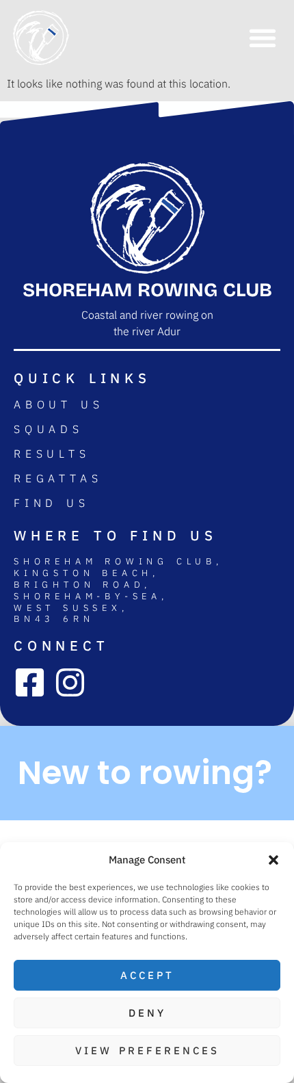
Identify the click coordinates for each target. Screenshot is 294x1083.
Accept (147, 975)
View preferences (147, 1050)
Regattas (58, 478)
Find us (52, 503)
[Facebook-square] (30, 682)
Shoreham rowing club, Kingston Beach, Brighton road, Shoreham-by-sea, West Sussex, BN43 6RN (118, 590)
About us (58, 404)
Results (52, 453)
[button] (273, 860)
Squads (48, 429)
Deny (147, 1012)
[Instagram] (70, 682)
